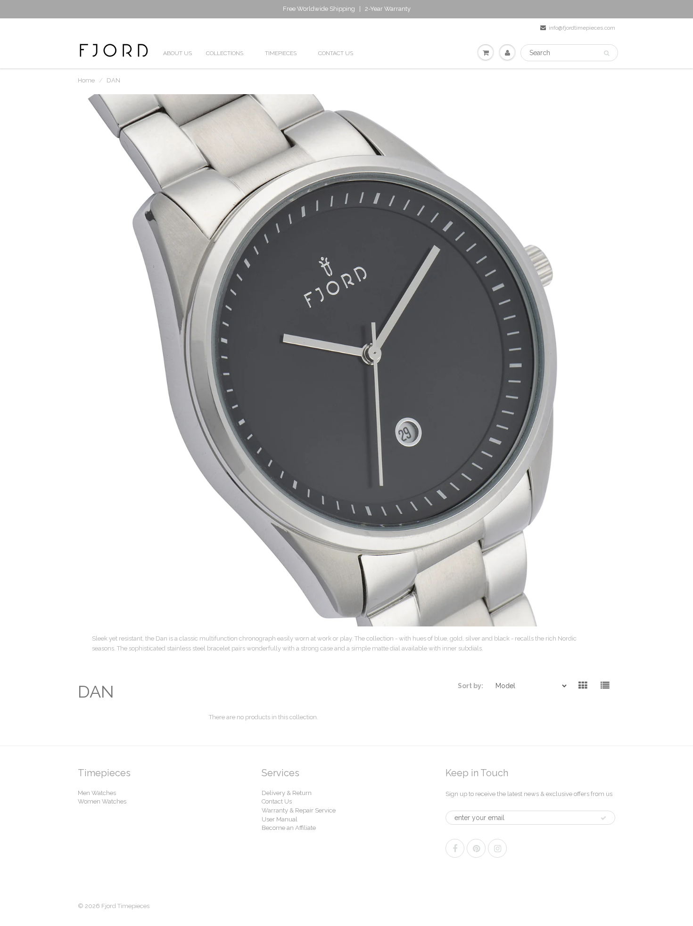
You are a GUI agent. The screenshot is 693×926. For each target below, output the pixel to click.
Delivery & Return (287, 792)
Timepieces (281, 53)
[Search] (606, 53)
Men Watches (97, 792)
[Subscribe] (603, 818)
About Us (177, 53)
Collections (224, 53)
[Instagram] (497, 848)
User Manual (279, 819)
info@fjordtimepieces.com (582, 27)
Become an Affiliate (289, 827)
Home (86, 80)
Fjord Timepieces (125, 906)
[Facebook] (455, 848)
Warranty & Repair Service (299, 810)
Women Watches (102, 801)
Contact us (335, 53)
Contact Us (277, 801)
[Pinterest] (476, 848)
